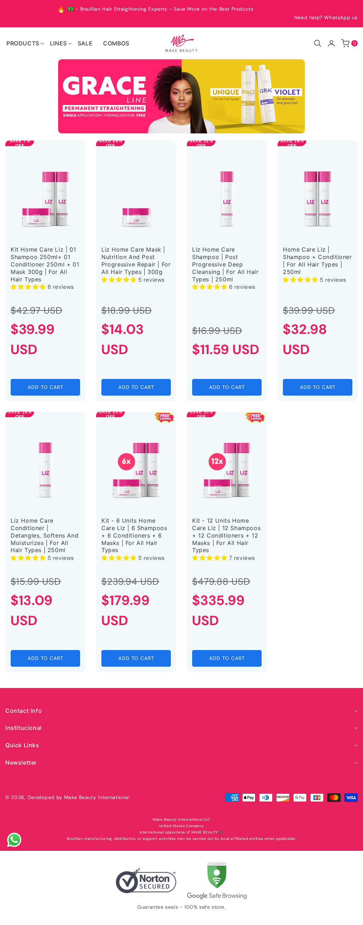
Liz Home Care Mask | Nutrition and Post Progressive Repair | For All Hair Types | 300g (136, 260)
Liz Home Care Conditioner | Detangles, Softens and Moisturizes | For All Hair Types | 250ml (44, 535)
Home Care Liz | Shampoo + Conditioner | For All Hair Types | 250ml (317, 260)
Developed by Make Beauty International (79, 797)
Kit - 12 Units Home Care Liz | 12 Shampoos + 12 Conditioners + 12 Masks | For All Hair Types (226, 535)
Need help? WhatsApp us (326, 17)
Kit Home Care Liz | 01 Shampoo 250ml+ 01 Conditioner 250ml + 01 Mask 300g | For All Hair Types (45, 264)
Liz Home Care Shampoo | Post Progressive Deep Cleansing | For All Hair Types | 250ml (225, 264)
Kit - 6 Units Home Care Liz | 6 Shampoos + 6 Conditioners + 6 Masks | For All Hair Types (134, 535)
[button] (23, 43)
